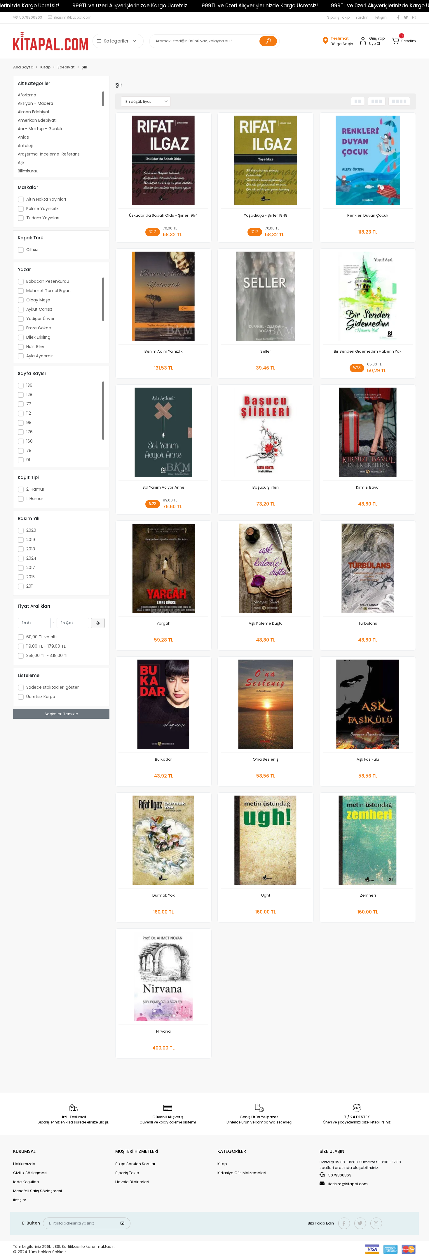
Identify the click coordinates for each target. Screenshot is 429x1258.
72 (28, 404)
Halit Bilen (36, 346)
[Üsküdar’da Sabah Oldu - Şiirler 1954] (163, 162)
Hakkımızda (24, 1164)
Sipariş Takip (338, 17)
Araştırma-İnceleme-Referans (49, 154)
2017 (30, 567)
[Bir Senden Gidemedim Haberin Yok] (368, 298)
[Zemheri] (368, 842)
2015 (30, 577)
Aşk (21, 162)
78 (29, 450)
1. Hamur (34, 498)
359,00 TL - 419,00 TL (47, 655)
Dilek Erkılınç (38, 337)
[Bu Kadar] (163, 706)
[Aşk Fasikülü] (368, 706)
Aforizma (27, 95)
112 (28, 413)
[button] (404, 41)
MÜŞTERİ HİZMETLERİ (136, 1151)
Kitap (222, 1164)
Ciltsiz (32, 249)
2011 (30, 586)
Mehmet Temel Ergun (48, 291)
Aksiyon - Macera (35, 103)
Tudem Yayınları (42, 218)
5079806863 (339, 1175)
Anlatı (23, 137)
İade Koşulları (26, 1182)
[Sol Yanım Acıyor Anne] (163, 434)
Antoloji (25, 146)
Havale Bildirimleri (132, 1182)
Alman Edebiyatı (34, 112)
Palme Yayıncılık (42, 208)
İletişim (380, 17)
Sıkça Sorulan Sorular (135, 1164)
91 (28, 460)
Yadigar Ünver (40, 318)
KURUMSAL (24, 1151)
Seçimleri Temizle (61, 714)
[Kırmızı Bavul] (368, 434)
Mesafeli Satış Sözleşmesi (37, 1191)
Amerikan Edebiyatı (37, 120)
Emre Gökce (38, 328)
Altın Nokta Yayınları (46, 199)
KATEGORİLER (231, 1151)
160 (29, 441)
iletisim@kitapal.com (348, 1184)
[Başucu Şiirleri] (266, 434)
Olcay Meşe (38, 300)
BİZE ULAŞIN (332, 1151)
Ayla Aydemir (39, 356)
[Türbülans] (368, 570)
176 (29, 432)
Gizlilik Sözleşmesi (30, 1173)
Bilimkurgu (28, 171)
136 (29, 385)
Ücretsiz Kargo (40, 696)
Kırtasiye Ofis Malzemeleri (241, 1173)
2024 (31, 558)
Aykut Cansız (39, 309)
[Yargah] (163, 570)
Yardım (362, 17)
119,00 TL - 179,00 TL (46, 646)
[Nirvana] (163, 978)
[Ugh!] (266, 842)
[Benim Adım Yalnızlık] (163, 298)
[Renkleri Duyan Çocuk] (368, 162)
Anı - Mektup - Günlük (40, 129)
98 (29, 422)
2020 (31, 530)
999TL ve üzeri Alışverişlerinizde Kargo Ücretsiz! (130, 5)
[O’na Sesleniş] (266, 706)
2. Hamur (35, 489)
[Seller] (266, 298)
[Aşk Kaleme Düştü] (266, 570)
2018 (30, 549)
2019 (30, 540)
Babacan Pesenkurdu (47, 281)
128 (29, 394)
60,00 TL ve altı (41, 637)
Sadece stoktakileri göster (52, 687)
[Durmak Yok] (163, 842)
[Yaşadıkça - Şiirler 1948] (266, 162)
